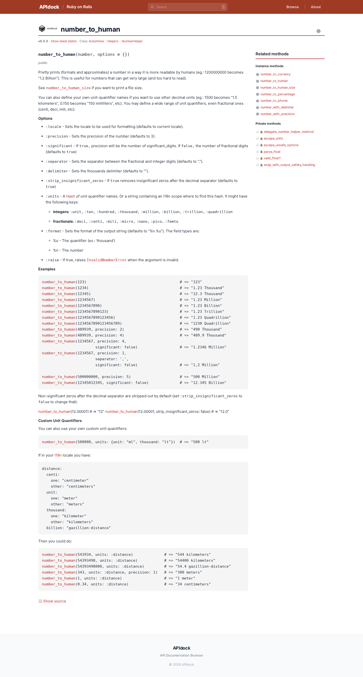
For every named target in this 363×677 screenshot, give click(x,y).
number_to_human (58, 282)
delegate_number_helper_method (289, 132)
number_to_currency (276, 74)
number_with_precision (278, 114)
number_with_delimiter (277, 107)
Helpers (112, 41)
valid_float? (272, 158)
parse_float (272, 152)
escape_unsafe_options (281, 145)
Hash (70, 196)
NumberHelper (132, 41)
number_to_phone (274, 100)
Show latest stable (64, 41)
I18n (58, 455)
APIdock (49, 7)
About (316, 7)
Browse (292, 7)
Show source (54, 601)
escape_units (273, 138)
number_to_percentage (278, 94)
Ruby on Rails (79, 6)
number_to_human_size (68, 88)
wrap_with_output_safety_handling (289, 165)
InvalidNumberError (107, 260)
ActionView (96, 41)
